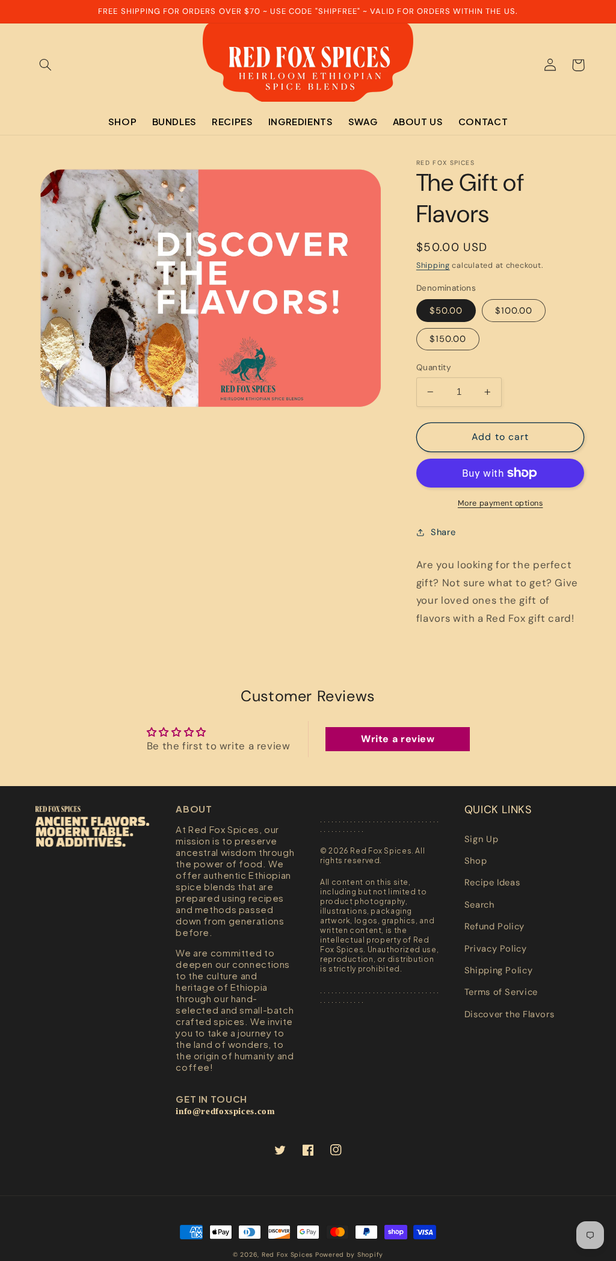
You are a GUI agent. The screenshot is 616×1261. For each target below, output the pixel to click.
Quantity (433, 367)
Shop (475, 861)
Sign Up (481, 839)
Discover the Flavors (509, 1014)
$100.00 (513, 311)
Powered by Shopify (349, 1255)
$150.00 (448, 339)
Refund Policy (494, 926)
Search (479, 905)
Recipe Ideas (492, 882)
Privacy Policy (495, 949)
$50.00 (446, 311)
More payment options (500, 503)
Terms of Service (501, 992)
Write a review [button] (398, 739)
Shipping (433, 265)
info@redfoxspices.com (225, 1111)
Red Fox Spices (287, 1255)
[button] (46, 65)
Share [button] (443, 532)
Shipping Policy (498, 970)
